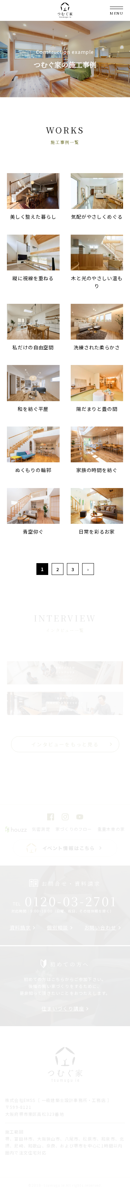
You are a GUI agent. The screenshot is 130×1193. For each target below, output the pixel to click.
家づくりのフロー (73, 829)
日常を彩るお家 (97, 531)
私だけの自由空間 (33, 347)
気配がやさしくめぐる (96, 216)
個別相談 (57, 927)
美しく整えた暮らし (33, 216)
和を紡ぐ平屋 (33, 408)
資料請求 (20, 927)
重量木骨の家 (111, 829)
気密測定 (41, 829)
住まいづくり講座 (63, 1008)
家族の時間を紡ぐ (97, 469)
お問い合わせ (100, 927)
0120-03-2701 (65, 901)
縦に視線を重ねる (33, 278)
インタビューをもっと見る (65, 744)
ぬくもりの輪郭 (33, 469)
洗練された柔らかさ (96, 347)
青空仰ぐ (33, 531)
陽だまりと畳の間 (97, 408)
